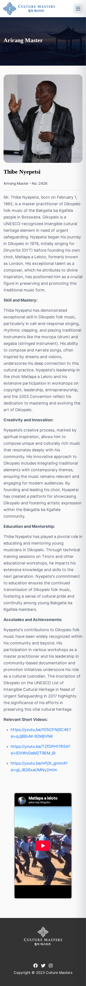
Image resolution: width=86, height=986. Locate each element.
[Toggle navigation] (78, 8)
